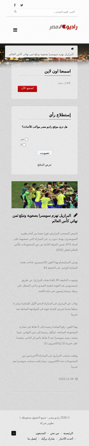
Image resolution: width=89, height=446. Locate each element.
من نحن (54, 433)
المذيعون (41, 433)
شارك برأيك (48, 438)
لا (21, 144)
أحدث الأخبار (66, 438)
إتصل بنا (32, 438)
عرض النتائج (44, 164)
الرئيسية (68, 433)
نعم (22, 139)
